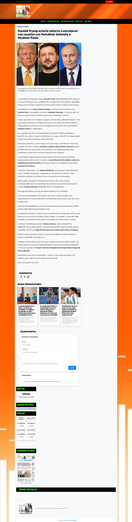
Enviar (72, 368)
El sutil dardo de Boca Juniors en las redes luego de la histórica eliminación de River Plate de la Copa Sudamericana (69, 310)
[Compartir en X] (24, 276)
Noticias (79, 21)
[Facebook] (114, 1)
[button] (103, 1)
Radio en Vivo (53, 21)
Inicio (43, 21)
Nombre (24, 341)
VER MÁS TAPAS (26, 483)
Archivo (88, 21)
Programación (67, 21)
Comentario (25, 349)
